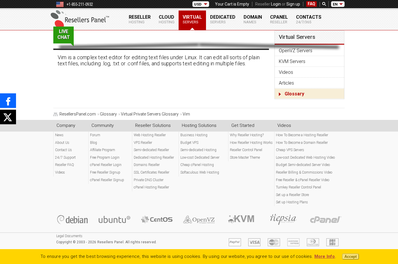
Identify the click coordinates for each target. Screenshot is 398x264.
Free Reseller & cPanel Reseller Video (302, 180)
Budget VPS (189, 143)
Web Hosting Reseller (150, 135)
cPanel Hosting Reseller (151, 187)
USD (198, 4)
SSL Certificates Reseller (151, 172)
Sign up (293, 4)
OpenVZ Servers (295, 50)
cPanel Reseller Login (105, 165)
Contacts (308, 19)
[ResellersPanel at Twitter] (8, 117)
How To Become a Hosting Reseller (302, 135)
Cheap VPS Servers (290, 150)
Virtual (192, 19)
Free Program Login (104, 157)
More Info (324, 256)
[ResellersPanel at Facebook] (8, 100)
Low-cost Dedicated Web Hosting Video (305, 157)
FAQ (311, 3)
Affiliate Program (102, 150)
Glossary (294, 94)
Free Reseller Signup (105, 172)
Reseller (140, 19)
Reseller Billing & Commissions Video (304, 172)
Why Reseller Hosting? (247, 135)
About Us (62, 143)
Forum (95, 135)
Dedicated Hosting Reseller (154, 157)
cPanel (279, 19)
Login (276, 4)
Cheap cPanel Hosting (197, 165)
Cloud (167, 19)
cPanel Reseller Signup (107, 180)
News (59, 135)
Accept (350, 256)
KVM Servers (292, 61)
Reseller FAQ (64, 165)
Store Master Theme (245, 157)
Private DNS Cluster (148, 180)
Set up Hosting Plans (292, 202)
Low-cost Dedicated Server (199, 157)
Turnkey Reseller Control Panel (298, 187)
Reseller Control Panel (246, 150)
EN (335, 4)
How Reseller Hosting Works (251, 143)
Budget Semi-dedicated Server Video (303, 165)
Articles (286, 83)
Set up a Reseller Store (292, 195)
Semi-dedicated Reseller (151, 150)
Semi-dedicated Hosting (198, 150)
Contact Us (63, 150)
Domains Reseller (147, 165)
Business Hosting (193, 135)
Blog (93, 143)
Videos (286, 72)
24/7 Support (65, 157)
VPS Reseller (143, 143)
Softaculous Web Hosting (199, 172)
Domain (253, 19)
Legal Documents (69, 236)
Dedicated (222, 19)
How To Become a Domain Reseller (302, 143)
